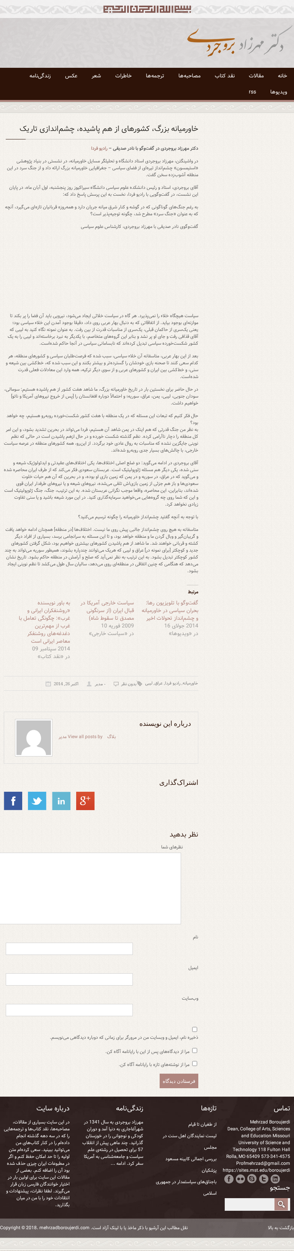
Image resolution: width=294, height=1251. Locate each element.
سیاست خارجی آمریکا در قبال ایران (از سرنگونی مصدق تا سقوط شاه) (107, 610)
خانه (282, 76)
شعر (96, 76)
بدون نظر (128, 684)
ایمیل (193, 967)
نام (195, 937)
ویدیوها (278, 92)
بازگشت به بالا (281, 1228)
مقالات (256, 76)
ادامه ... (118, 1163)
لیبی (148, 683)
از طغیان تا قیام (202, 1124)
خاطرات (123, 76)
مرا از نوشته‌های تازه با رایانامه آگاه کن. (154, 1064)
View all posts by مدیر (81, 736)
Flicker (240, 1179)
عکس (71, 76)
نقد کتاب (225, 76)
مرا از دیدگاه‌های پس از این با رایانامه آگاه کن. (147, 1051)
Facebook (229, 1179)
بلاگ (111, 736)
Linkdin (275, 1179)
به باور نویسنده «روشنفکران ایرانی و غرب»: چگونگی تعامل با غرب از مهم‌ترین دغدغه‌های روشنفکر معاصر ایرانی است (44, 622)
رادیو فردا (99, 148)
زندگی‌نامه (40, 76)
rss (252, 92)
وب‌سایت (190, 998)
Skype (252, 1179)
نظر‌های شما (172, 847)
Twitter (263, 1179)
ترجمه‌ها (155, 76)
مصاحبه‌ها (189, 76)
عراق (159, 683)
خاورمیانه (190, 683)
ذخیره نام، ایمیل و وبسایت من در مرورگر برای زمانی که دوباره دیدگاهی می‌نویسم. (124, 1037)
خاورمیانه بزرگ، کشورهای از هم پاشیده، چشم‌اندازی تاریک (109, 129)
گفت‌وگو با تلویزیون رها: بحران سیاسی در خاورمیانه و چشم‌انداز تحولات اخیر (170, 610)
